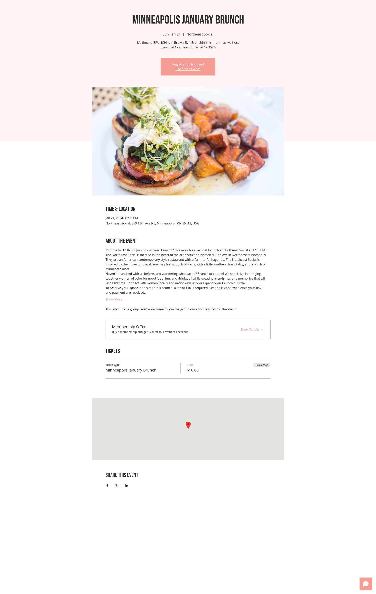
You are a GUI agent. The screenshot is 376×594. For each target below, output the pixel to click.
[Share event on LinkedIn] (126, 485)
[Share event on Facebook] (107, 485)
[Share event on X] (117, 485)
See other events (188, 69)
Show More (114, 299)
